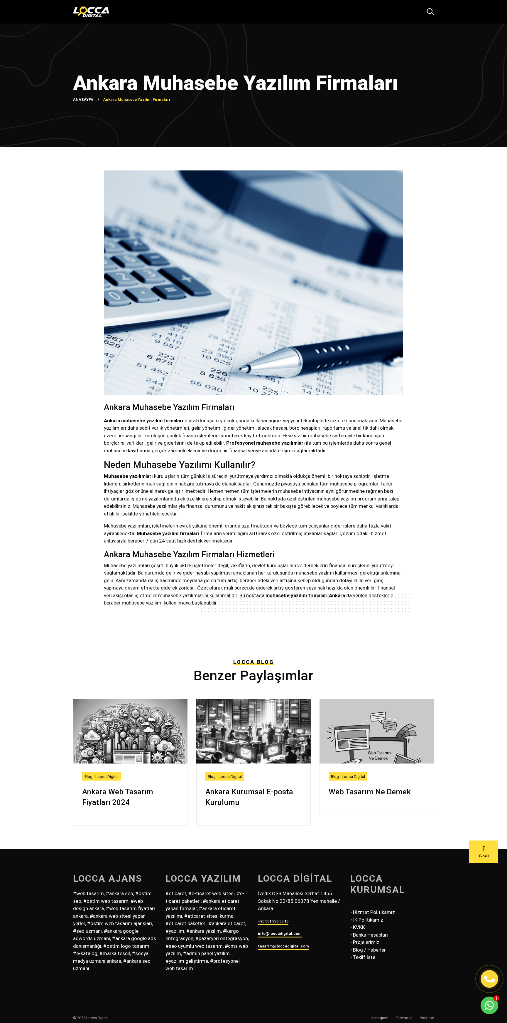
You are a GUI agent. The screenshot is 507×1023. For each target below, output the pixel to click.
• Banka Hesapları (369, 935)
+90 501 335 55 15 (273, 921)
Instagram (379, 1018)
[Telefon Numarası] (489, 979)
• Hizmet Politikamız (372, 912)
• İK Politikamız (366, 920)
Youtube (427, 1018)
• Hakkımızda (364, 905)
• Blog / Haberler (368, 950)
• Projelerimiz (364, 942)
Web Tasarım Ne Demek (370, 791)
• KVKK (357, 927)
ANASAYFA (83, 99)
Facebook (404, 1018)
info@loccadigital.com (280, 933)
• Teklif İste (362, 957)
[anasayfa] (91, 12)
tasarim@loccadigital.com (283, 946)
